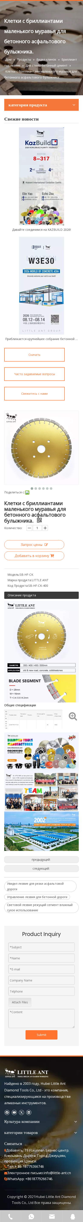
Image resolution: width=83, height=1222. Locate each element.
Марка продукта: (19, 580)
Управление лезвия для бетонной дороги (37, 897)
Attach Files (20, 1002)
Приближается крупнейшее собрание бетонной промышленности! (41, 339)
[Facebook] (7, 1112)
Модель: (13, 575)
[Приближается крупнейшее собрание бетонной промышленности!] (41, 286)
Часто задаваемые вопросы (34, 374)
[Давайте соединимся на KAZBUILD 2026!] (41, 176)
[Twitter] (21, 1112)
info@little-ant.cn (57, 1173)
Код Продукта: (17, 586)
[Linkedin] (28, 1112)
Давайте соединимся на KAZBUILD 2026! (41, 230)
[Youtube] (14, 1112)
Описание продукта (22, 595)
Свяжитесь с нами (34, 394)
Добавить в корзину (32, 555)
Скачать (34, 355)
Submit (41, 1035)
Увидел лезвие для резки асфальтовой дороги (35, 886)
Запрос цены (31, 544)
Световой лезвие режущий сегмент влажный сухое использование (40, 907)
